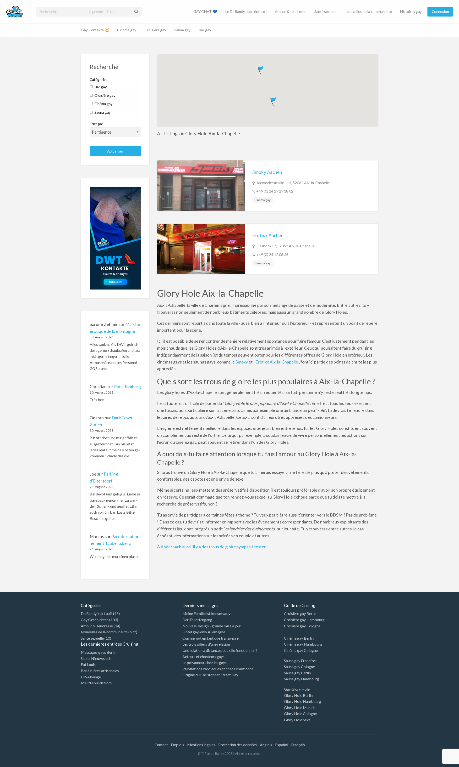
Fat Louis (88, 664)
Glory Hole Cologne (300, 713)
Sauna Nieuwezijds (96, 658)
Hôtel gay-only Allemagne (203, 632)
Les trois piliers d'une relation (206, 644)
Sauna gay (182, 30)
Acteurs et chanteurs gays (203, 656)
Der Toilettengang (197, 619)
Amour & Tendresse (97, 626)
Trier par (96, 124)
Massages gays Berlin (98, 652)
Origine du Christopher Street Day (210, 674)
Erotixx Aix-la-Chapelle (277, 361)
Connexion (440, 11)
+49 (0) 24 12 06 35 (272, 254)
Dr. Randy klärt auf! (96, 613)
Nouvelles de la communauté (368, 11)
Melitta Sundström (96, 683)
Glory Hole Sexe (297, 719)
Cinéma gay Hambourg (303, 644)
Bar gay (205, 30)
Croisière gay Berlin (300, 613)
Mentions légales (201, 744)
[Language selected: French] (439, 762)
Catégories (98, 79)
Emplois (177, 744)
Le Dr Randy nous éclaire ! (246, 11)
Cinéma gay (126, 30)
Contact (161, 744)
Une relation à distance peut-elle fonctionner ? (219, 650)
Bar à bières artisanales (100, 670)
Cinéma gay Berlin (299, 638)
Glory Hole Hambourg (302, 701)
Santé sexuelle (325, 11)
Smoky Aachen (267, 172)
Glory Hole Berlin (298, 695)
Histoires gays (411, 11)
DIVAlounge (91, 677)
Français (298, 744)
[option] (437, 763)
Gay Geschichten (95, 619)
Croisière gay (155, 30)
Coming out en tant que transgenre (210, 638)
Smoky (241, 361)
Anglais (266, 744)
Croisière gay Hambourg (304, 619)
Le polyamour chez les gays (204, 662)
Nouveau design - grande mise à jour (211, 626)
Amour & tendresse (290, 11)
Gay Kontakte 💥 (95, 30)
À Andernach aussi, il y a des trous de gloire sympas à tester (211, 546)
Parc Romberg (127, 386)
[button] (261, 69)
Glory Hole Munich (299, 707)
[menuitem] (205, 12)
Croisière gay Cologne (302, 626)
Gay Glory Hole (297, 689)
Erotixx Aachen (268, 235)
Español (281, 744)
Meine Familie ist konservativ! (207, 613)
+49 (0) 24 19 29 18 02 (274, 191)
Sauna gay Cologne (299, 666)
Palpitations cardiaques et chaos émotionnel (218, 668)
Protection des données (237, 744)
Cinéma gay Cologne (301, 650)
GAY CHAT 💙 (205, 11)
